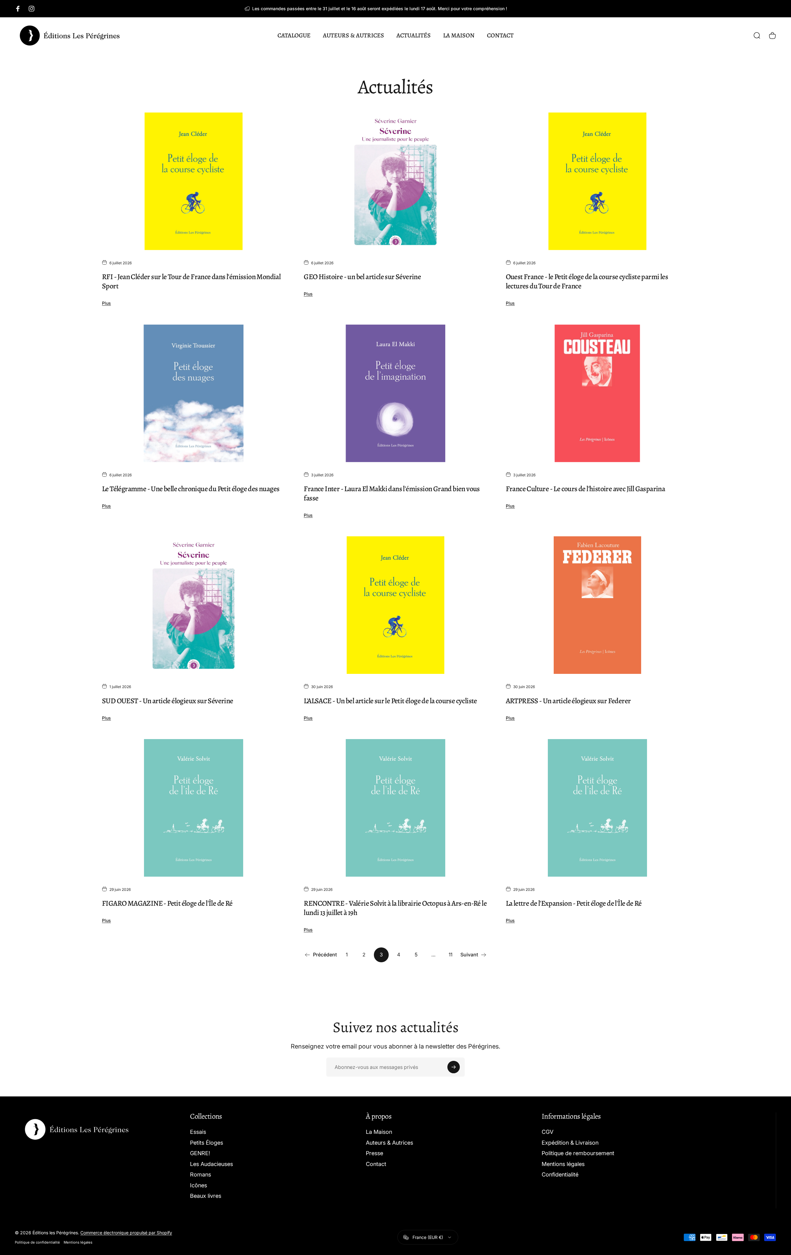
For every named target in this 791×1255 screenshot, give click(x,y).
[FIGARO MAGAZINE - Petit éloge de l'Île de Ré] (193, 808)
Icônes (198, 1185)
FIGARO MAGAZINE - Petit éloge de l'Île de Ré (167, 903)
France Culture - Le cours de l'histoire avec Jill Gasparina (585, 489)
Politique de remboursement (578, 1153)
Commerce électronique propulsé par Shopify (126, 1232)
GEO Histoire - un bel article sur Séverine (362, 277)
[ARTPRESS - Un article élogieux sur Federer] (597, 605)
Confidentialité (560, 1174)
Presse (374, 1153)
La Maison (379, 1132)
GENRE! (200, 1153)
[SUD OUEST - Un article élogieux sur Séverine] (193, 605)
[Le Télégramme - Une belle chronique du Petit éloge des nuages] (193, 393)
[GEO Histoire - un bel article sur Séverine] (395, 181)
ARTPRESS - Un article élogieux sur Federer (568, 701)
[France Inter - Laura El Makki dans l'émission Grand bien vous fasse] (395, 393)
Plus (106, 303)
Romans (200, 1174)
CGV (547, 1132)
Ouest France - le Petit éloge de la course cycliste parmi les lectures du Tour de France (587, 281)
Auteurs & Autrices (389, 1142)
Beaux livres (205, 1196)
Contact (376, 1164)
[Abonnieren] (453, 1067)
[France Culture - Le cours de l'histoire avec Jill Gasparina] (597, 393)
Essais (198, 1132)
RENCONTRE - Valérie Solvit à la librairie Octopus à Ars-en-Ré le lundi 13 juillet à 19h (395, 907)
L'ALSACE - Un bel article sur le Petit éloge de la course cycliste (390, 701)
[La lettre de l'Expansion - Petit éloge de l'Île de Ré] (597, 808)
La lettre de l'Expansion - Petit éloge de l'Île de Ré (574, 903)
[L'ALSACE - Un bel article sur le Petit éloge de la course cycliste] (395, 605)
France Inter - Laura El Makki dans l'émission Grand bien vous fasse (392, 493)
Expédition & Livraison (570, 1142)
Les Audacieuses (211, 1164)
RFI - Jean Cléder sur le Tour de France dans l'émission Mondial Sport (191, 281)
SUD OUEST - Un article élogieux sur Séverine (167, 701)
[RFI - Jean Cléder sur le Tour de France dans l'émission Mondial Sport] (193, 181)
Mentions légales (563, 1164)
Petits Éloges (206, 1142)
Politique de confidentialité (37, 1242)
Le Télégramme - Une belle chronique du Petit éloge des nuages (190, 489)
